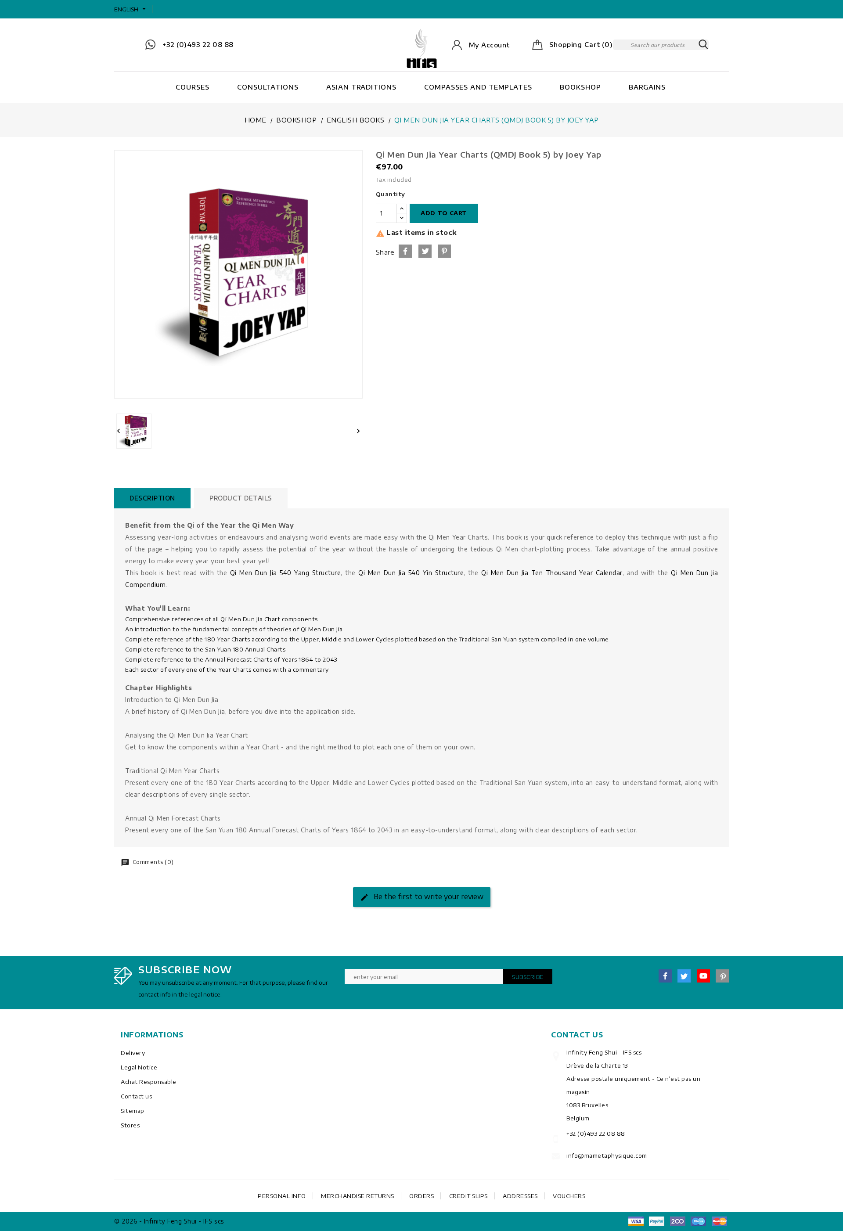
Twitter (684, 976)
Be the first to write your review (427, 896)
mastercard (698, 1221)
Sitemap (132, 1110)
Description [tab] (152, 498)
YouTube (703, 976)
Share (405, 251)
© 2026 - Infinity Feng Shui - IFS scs (169, 1221)
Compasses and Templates (478, 87)
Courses (192, 87)
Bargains (647, 87)
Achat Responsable (149, 1081)
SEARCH (703, 45)
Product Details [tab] (240, 498)
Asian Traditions (361, 87)
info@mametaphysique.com (606, 1155)
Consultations (268, 87)
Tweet (425, 251)
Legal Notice (139, 1067)
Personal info (282, 1195)
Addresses (520, 1195)
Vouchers (569, 1195)
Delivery (133, 1052)
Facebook (665, 976)
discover (656, 1221)
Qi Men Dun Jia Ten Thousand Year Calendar (551, 572)
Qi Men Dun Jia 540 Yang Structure (285, 572)
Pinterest (444, 251)
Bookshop (580, 87)
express (677, 1221)
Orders (421, 1195)
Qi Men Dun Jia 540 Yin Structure (411, 572)
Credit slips (468, 1195)
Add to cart (444, 212)
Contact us (136, 1096)
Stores (130, 1125)
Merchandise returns (357, 1195)
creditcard (719, 1221)
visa (635, 1221)
